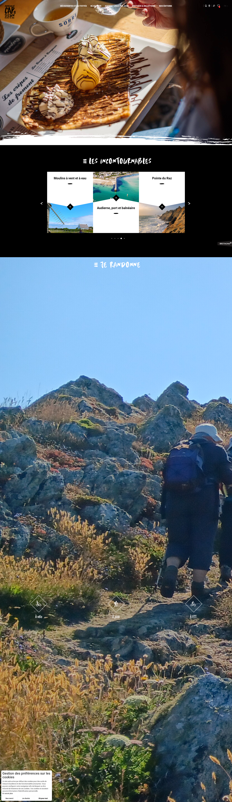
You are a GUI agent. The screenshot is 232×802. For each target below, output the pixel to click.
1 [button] (111, 238)
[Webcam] (210, 6)
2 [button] (114, 238)
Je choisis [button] (26, 798)
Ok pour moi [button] (43, 798)
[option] (70, 202)
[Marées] (205, 6)
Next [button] (226, 72)
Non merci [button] (9, 798)
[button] (73, 6)
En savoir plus (7, 793)
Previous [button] (4, 72)
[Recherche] (214, 6)
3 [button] (117, 238)
